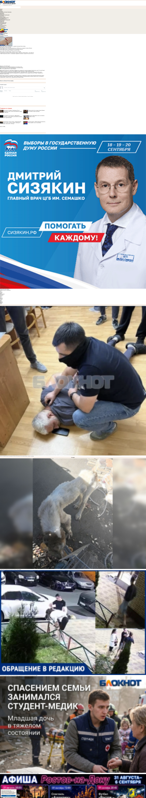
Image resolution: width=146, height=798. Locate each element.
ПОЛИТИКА (2, 21)
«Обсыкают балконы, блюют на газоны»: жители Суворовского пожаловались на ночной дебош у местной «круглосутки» (18, 675)
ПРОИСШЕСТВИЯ (3, 22)
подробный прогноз (3, 290)
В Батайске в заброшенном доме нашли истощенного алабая (10, 569)
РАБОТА (6, 29)
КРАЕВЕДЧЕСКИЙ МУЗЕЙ (4, 15)
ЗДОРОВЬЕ (2, 13)
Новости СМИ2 (2, 126)
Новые (1, 90)
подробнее (8, 290)
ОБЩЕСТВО (2, 20)
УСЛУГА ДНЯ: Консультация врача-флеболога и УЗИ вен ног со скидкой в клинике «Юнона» (16, 48)
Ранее (10, 90)
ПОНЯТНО (8, 795)
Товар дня (1, 36)
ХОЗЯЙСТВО (2, 26)
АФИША (1, 11)
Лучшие (5, 90)
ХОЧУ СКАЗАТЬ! (3, 27)
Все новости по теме (3, 47)
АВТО (1, 10)
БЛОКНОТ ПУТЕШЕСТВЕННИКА (5, 12)
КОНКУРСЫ (2, 14)
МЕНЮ (1, 9)
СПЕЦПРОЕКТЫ (3, 23)
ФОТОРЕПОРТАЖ (3, 25)
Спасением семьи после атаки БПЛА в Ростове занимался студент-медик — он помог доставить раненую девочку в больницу (19, 773)
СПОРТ (1, 24)
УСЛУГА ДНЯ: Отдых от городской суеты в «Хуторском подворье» (11, 49)
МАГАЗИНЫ (5, 33)
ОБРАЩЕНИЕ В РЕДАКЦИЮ (5, 19)
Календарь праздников (4, 35)
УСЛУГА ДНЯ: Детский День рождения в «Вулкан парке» (10, 50)
